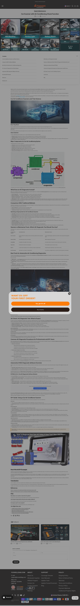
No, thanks (40, 309)
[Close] (69, 293)
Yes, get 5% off (40, 303)
